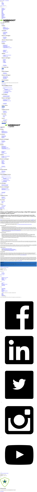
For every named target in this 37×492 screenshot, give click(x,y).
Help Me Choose (4, 135)
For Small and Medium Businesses (6, 156)
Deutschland (3, 9)
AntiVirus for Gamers (4, 132)
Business (3, 0)
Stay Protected (2, 491)
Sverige (2, 16)
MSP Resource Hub (5, 76)
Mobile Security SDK (4, 181)
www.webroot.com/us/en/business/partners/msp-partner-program (24, 224)
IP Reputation (6, 89)
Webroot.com (3, 295)
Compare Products (4, 136)
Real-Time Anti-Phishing (7, 90)
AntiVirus (4, 27)
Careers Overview (5, 119)
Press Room (3, 290)
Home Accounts (3, 2)
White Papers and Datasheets (6, 99)
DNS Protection (5, 45)
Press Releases (5, 115)
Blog (2, 283)
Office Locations (5, 112)
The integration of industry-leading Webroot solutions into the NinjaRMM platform (11, 230)
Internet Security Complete (6, 28)
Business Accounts (3, 4)
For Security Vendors (5, 56)
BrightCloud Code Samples (6, 96)
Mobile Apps (3, 137)
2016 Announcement (11, 250)
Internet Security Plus (4, 131)
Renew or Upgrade (4, 41)
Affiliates (3, 279)
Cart (0, 208)
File (2, 179)
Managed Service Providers (5, 277)
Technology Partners (4, 278)
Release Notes (3, 285)
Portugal (3, 15)
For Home (1, 127)
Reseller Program (5, 73)
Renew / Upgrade (3, 5)
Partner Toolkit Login (5, 77)
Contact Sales (3, 192)
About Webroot (7, 0)
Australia (3, 8)
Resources (4, 59)
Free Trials (4, 33)
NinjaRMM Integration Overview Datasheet (7, 248)
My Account (3, 140)
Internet (4, 88)
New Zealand (3, 14)
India (2, 11)
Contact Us (4, 111)
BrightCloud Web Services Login (7, 100)
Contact (3, 291)
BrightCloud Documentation (5, 184)
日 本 (2, 18)
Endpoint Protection (4, 146)
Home (1, 0)
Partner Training (5, 78)
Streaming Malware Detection (8, 91)
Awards (4, 116)
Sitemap (3, 294)
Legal (2, 293)
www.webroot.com (19, 260)
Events (4, 60)
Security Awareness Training (6, 46)
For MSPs (4, 55)
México (2, 13)
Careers (2, 289)
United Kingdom (4, 17)
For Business (1, 143)
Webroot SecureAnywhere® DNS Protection (10, 249)
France (2, 10)
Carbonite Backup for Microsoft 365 (7, 47)
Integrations (4, 50)
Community (4, 38)
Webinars (4, 61)
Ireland (2, 12)
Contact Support (5, 37)
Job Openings (4, 120)
